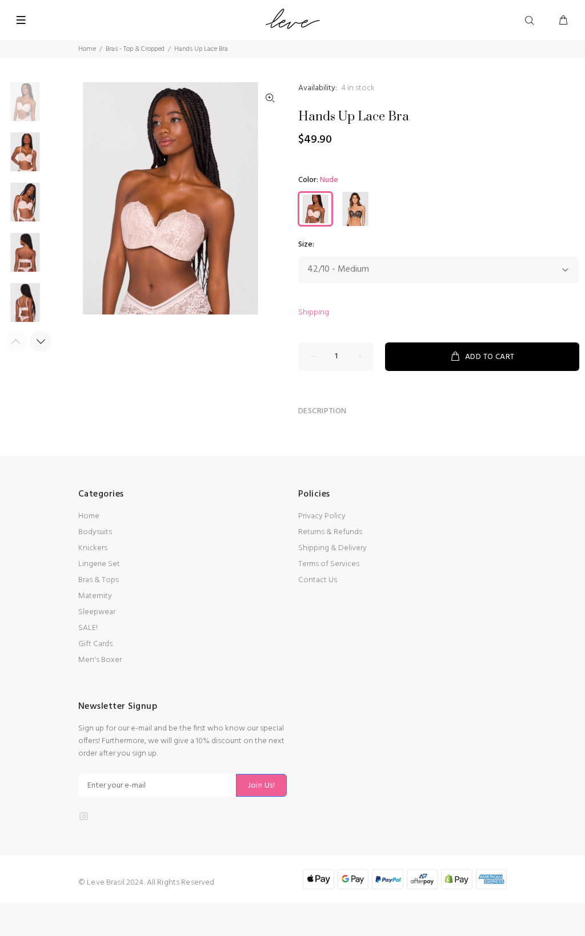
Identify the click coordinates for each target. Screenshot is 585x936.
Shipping (313, 312)
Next (40, 341)
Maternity (95, 596)
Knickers (92, 548)
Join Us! (261, 785)
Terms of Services (328, 564)
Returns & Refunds (330, 532)
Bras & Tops (98, 580)
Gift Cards (95, 644)
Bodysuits (95, 532)
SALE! (88, 628)
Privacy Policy (322, 516)
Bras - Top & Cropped (135, 49)
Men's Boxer (100, 660)
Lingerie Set (99, 564)
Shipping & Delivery (332, 548)
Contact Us (317, 580)
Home (87, 49)
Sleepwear (96, 612)
